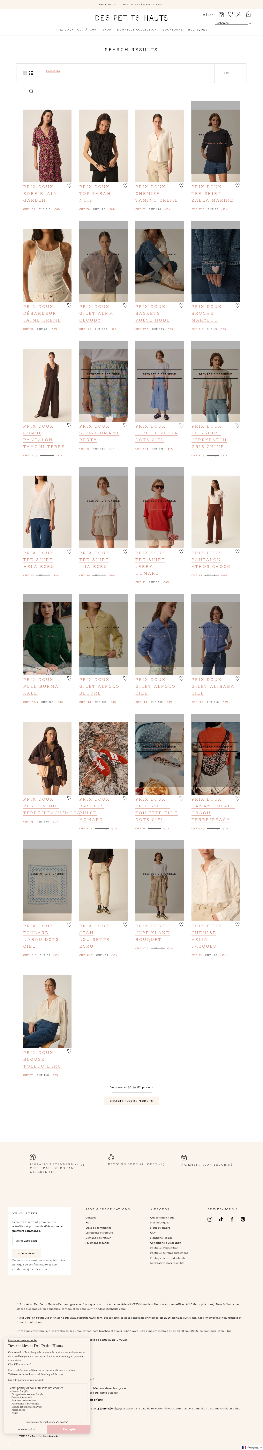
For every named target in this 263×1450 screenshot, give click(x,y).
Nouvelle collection (137, 29)
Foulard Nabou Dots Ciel (41, 939)
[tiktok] (221, 1219)
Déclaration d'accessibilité (167, 1262)
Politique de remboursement (169, 1252)
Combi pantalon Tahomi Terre (44, 439)
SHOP (107, 29)
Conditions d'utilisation (165, 1242)
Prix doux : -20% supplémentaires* (131, 4)
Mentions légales (161, 1237)
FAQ (88, 1222)
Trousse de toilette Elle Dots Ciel (156, 812)
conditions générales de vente (32, 1269)
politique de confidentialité (30, 1264)
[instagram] (210, 1219)
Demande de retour (98, 1237)
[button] (69, 185)
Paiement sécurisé (97, 1242)
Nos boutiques (159, 1222)
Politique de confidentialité (168, 1257)
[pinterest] (243, 1219)
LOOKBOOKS (173, 29)
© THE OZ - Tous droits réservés (37, 1436)
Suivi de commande (98, 1227)
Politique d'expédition (164, 1247)
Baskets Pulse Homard (91, 812)
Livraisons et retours (99, 1232)
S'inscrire (26, 1253)
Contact (90, 1217)
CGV (153, 1232)
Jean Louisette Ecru (94, 939)
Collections (53, 70)
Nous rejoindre (160, 1227)
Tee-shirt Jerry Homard (150, 566)
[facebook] (232, 1219)
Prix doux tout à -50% (76, 29)
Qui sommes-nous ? (163, 1217)
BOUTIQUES (197, 29)
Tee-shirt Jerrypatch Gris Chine (209, 439)
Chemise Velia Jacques (204, 939)
